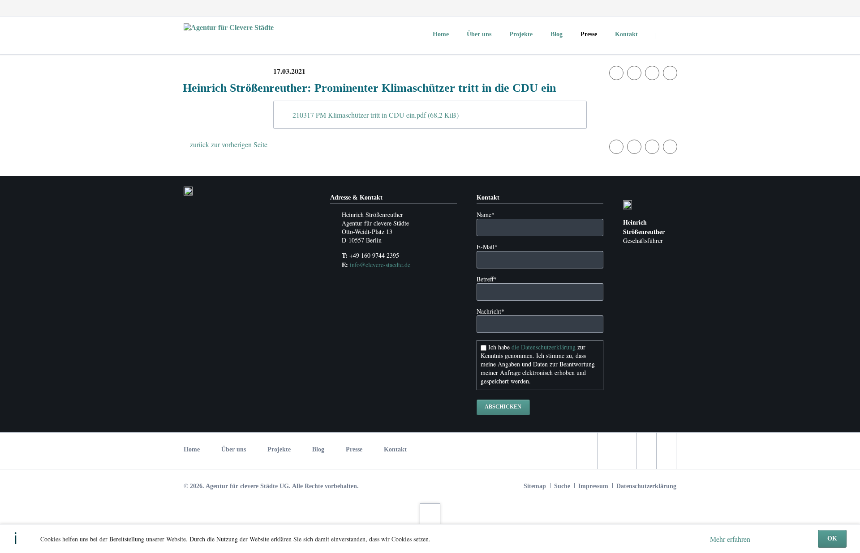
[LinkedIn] (652, 8)
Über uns (233, 449)
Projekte (279, 449)
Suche (562, 486)
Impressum (593, 486)
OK (832, 538)
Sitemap (535, 486)
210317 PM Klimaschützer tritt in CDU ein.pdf (375, 114)
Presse (354, 449)
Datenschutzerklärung (646, 486)
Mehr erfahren (730, 539)
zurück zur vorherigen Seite (228, 144)
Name (485, 214)
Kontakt (395, 449)
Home (192, 449)
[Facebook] (620, 8)
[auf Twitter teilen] (634, 73)
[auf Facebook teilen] (616, 73)
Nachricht (490, 311)
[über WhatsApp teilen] (670, 73)
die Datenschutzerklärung (544, 347)
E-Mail (487, 246)
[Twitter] (636, 8)
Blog (318, 449)
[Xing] (668, 8)
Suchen (666, 36)
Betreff (487, 279)
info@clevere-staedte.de (380, 264)
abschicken (503, 407)
